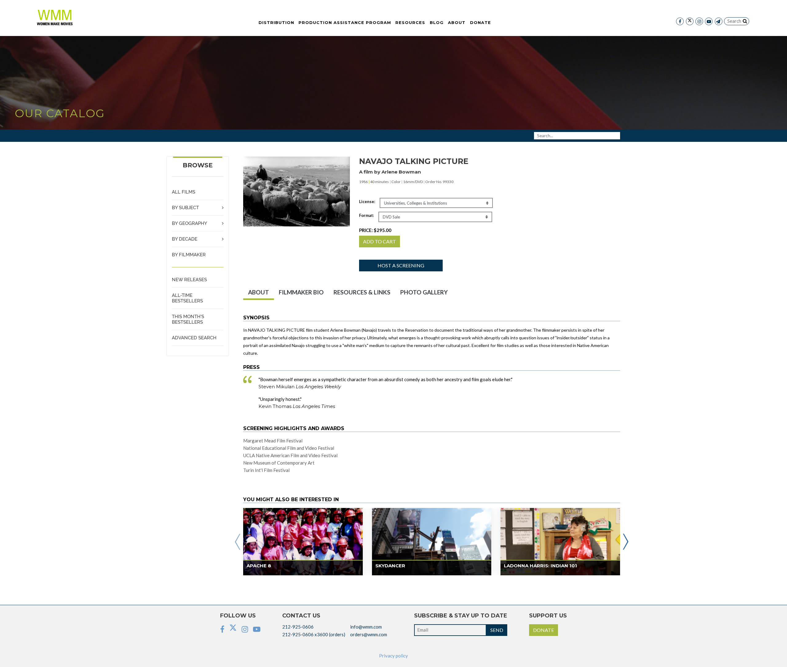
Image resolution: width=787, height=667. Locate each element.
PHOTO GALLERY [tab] (424, 292)
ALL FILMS (183, 192)
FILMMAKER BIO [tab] (301, 292)
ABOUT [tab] (258, 292)
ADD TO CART (379, 241)
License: (367, 201)
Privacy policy (393, 655)
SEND (496, 630)
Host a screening (401, 265)
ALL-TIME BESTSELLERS (187, 298)
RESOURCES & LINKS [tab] (362, 292)
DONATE (543, 630)
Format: (366, 215)
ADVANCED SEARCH (194, 338)
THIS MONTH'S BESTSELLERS (188, 319)
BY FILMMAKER (189, 255)
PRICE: (375, 230)
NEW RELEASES (189, 279)
